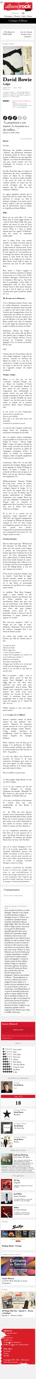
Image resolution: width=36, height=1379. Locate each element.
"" (18, 1167)
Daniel (5, 133)
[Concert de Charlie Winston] (18, 1275)
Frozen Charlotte (20, 1196)
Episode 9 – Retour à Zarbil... (12, 1315)
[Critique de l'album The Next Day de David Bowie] (6, 1133)
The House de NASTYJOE (8, 33)
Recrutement (8, 1338)
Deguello (17, 1183)
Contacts (7, 1335)
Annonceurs (8, 1340)
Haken (16, 1207)
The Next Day (19, 1128)
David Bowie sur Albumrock (18, 1078)
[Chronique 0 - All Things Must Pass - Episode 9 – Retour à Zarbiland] (18, 1302)
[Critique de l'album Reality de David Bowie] (6, 1147)
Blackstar (17, 1114)
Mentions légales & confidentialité (16, 1345)
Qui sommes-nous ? (11, 1333)
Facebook (7, 1351)
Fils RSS (6, 1356)
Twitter (6, 1353)
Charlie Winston (8, 1278)
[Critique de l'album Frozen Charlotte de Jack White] (6, 1203)
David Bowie (17, 79)
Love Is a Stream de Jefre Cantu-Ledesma (26, 34)
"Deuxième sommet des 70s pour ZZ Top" (23, 1186)
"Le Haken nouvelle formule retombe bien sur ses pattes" (22, 1213)
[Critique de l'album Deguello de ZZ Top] (6, 1190)
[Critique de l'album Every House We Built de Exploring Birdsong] (6, 1164)
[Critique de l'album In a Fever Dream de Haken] (6, 1217)
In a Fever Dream (20, 1210)
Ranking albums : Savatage (12, 1246)
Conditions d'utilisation (12, 1342)
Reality (16, 1142)
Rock (15, 1088)
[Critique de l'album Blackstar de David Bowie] (6, 1119)
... (2, 1248)
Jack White (18, 1194)
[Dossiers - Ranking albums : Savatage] (18, 1243)
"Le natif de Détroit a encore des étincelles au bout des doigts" (23, 1200)
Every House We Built (21, 1157)
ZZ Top (16, 1180)
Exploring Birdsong (20, 1155)
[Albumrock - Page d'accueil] (18, 11)
